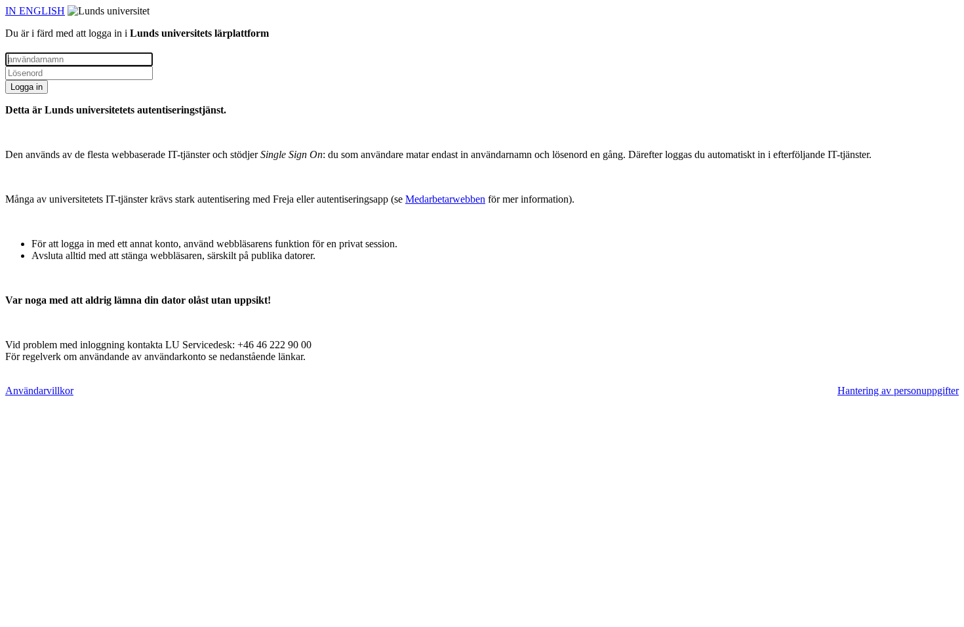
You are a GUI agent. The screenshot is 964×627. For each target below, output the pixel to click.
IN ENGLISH (35, 10)
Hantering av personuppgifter (898, 390)
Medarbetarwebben (445, 199)
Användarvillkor (39, 390)
